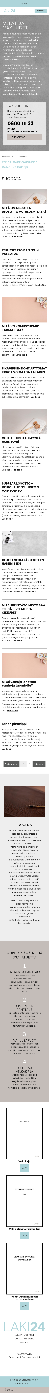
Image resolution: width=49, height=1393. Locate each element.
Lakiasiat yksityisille (24, 1335)
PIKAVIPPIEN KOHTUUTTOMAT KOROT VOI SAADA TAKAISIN (24, 370)
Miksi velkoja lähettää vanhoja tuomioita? (19, 684)
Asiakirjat (24, 1342)
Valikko (40, 11)
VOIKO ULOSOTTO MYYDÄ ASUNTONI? (21, 440)
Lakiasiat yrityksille (24, 1338)
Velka (6, 167)
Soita (10, 1389)
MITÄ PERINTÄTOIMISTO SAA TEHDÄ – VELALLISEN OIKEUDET (23, 609)
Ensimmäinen (11, 764)
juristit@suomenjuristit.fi (28, 1357)
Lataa (24, 1167)
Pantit (6, 162)
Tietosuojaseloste (24, 1383)
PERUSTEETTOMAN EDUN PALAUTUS (20, 252)
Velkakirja (20, 167)
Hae (26, 3)
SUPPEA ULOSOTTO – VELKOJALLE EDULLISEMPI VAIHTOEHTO (20, 487)
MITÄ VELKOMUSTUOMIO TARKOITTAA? (20, 328)
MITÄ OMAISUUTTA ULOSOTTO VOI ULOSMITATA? (24, 210)
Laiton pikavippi (14, 724)
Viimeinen (39, 764)
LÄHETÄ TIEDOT (18, 137)
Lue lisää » (17, 236)
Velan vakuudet (25, 162)
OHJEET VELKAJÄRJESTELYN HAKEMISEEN (23, 562)
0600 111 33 (20, 123)
